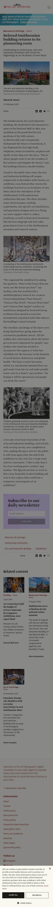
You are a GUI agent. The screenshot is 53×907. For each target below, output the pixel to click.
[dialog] (26, 886)
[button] (25, 903)
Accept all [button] (13, 895)
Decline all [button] (37, 895)
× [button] (50, 869)
